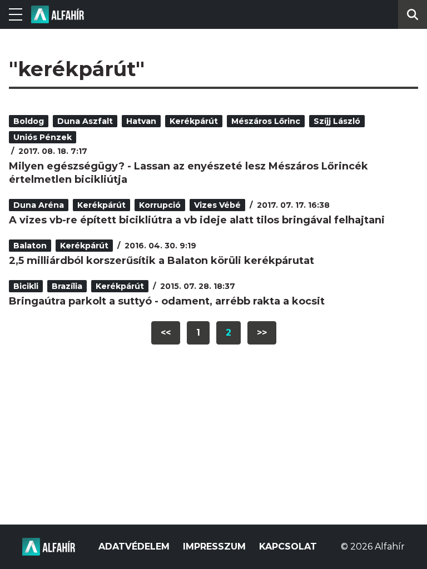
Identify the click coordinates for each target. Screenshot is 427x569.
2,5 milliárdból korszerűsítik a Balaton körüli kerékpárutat (161, 260)
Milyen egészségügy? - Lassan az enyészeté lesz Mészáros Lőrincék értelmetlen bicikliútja (188, 173)
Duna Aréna (38, 205)
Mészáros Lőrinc (265, 121)
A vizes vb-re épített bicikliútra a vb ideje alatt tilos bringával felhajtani (197, 220)
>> (262, 332)
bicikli (25, 286)
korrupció (160, 205)
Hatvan (141, 121)
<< (166, 332)
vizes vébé (217, 205)
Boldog (28, 121)
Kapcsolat (288, 546)
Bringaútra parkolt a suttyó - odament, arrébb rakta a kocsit (167, 301)
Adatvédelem (134, 546)
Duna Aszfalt (85, 121)
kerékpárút (194, 121)
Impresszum (214, 546)
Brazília (67, 286)
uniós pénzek (42, 137)
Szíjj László (337, 121)
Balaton (30, 246)
